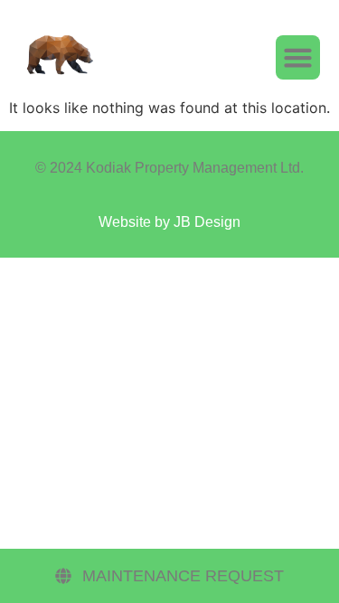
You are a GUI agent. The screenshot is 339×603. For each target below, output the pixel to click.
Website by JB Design (169, 222)
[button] (298, 57)
